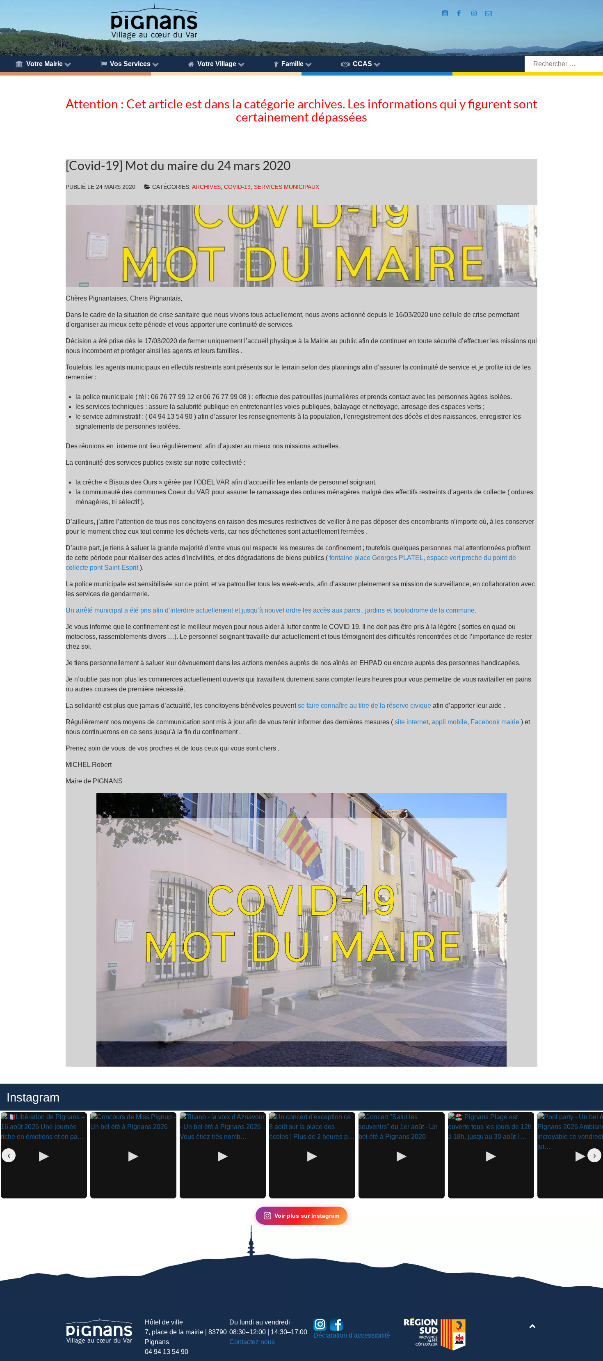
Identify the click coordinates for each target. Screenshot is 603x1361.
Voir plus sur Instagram (306, 1215)
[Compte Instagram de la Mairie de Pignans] (474, 13)
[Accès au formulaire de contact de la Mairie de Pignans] (489, 13)
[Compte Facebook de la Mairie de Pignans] (459, 13)
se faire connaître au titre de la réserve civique (364, 705)
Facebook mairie (495, 721)
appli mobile (449, 721)
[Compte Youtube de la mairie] (445, 13)
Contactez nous (252, 1341)
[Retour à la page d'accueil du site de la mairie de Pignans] (154, 20)
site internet (411, 721)
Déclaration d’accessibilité (351, 1335)
